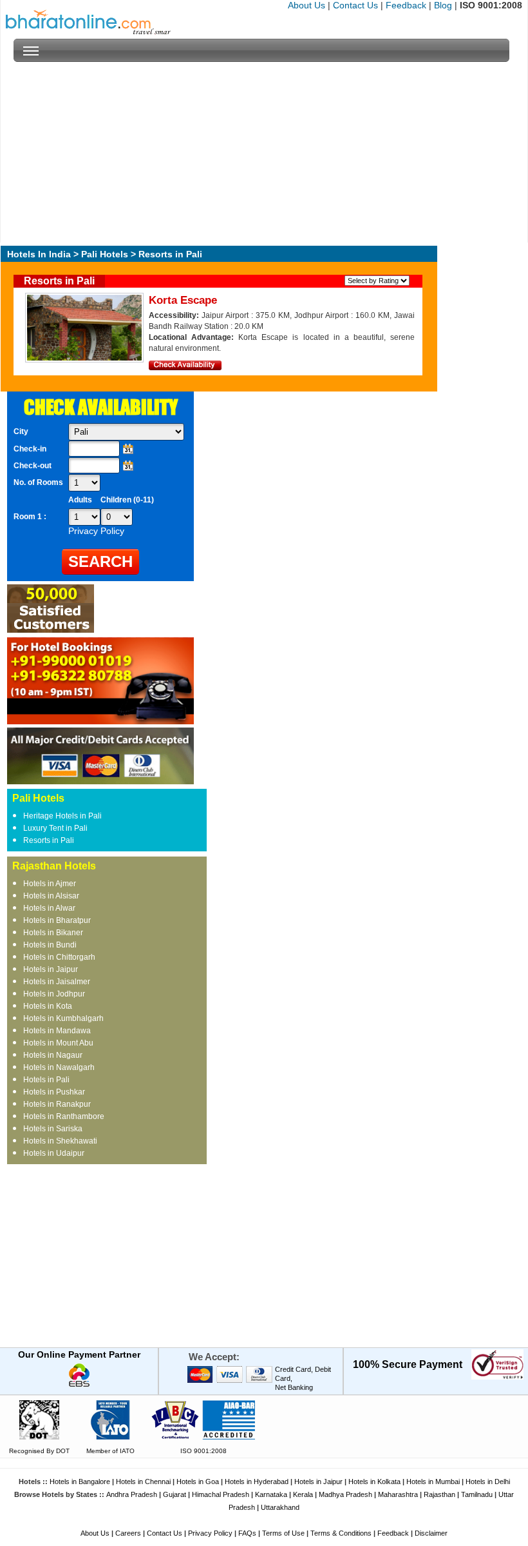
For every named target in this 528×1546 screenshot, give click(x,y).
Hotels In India (39, 254)
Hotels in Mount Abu (58, 1042)
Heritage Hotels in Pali (62, 815)
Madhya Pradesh (345, 1494)
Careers (128, 1533)
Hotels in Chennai (143, 1481)
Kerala (303, 1494)
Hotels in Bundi (50, 944)
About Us (306, 5)
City (21, 431)
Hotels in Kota (47, 1006)
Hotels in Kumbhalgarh (63, 1018)
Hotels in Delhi (488, 1481)
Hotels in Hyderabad (256, 1481)
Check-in (30, 448)
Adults (80, 499)
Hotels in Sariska (52, 1128)
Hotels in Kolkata (374, 1481)
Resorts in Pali (48, 840)
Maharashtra (398, 1494)
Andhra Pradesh (131, 1494)
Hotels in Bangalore (80, 1481)
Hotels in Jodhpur (54, 993)
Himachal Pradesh (220, 1494)
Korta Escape (183, 300)
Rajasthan (439, 1494)
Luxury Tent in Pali (55, 828)
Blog (443, 5)
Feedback (406, 5)
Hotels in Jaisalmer (56, 981)
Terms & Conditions (341, 1533)
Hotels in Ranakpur (57, 1104)
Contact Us (355, 5)
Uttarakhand (280, 1507)
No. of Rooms (38, 482)
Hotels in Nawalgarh (59, 1067)
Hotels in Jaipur (50, 969)
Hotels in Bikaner (53, 932)
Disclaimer (431, 1533)
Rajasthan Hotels (54, 865)
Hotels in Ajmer (49, 883)
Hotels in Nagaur (52, 1055)
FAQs (247, 1533)
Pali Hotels (104, 254)
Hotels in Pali (46, 1079)
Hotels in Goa (197, 1481)
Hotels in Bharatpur (57, 920)
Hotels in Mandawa (57, 1030)
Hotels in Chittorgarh (59, 957)
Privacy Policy (210, 1533)
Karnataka (271, 1494)
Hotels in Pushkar (54, 1091)
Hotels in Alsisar (51, 895)
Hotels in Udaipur (53, 1153)
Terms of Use (283, 1533)
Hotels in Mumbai (433, 1481)
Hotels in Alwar (49, 908)
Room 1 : (31, 516)
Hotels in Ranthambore (63, 1116)
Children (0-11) (127, 499)
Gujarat (174, 1494)
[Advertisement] (261, 152)
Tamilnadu (477, 1494)
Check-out (33, 465)
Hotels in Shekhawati (60, 1140)
